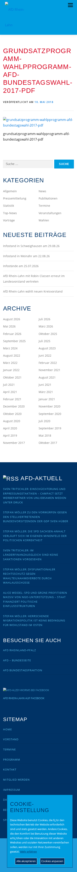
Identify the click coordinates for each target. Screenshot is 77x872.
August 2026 (11, 319)
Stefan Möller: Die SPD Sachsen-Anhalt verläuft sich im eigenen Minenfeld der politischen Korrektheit (35, 535)
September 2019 (50, 428)
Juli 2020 (44, 421)
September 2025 (14, 341)
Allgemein (10, 191)
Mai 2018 (45, 435)
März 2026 (46, 326)
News (42, 191)
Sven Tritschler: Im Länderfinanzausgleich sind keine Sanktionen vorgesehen (30, 554)
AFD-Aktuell (41, 478)
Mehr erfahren (28, 851)
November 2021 (49, 370)
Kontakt (9, 769)
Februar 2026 (12, 334)
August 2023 (47, 348)
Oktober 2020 (12, 414)
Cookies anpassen (52, 861)
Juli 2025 (44, 341)
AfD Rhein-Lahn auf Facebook (23, 698)
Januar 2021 (47, 399)
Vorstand (10, 739)
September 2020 (50, 414)
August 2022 (11, 355)
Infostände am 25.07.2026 (21, 266)
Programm (11, 759)
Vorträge (9, 220)
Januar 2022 (11, 370)
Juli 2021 (9, 385)
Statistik (8, 206)
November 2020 (49, 406)
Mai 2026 (9, 326)
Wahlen (44, 220)
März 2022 (10, 363)
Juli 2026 (44, 319)
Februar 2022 (48, 363)
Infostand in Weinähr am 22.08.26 (26, 256)
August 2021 (47, 377)
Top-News (10, 213)
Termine (44, 206)
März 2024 (10, 348)
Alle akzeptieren (26, 861)
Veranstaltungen (50, 213)
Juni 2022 (45, 355)
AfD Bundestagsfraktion (22, 670)
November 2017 (14, 443)
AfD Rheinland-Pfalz (19, 650)
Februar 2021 (12, 399)
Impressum (11, 790)
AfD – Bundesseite (17, 660)
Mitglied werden (16, 779)
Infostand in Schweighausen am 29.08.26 (31, 246)
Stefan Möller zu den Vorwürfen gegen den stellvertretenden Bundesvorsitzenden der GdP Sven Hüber (35, 516)
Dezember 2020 (14, 406)
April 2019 (10, 435)
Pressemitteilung (14, 198)
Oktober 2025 (48, 334)
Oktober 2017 (48, 443)
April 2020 (10, 428)
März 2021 (46, 392)
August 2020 (11, 421)
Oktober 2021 (12, 377)
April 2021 (10, 392)
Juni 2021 (45, 385)
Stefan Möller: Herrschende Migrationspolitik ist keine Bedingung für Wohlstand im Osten (34, 620)
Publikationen (48, 198)
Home (7, 729)
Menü (70, 5)
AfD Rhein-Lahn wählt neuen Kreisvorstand (33, 291)
